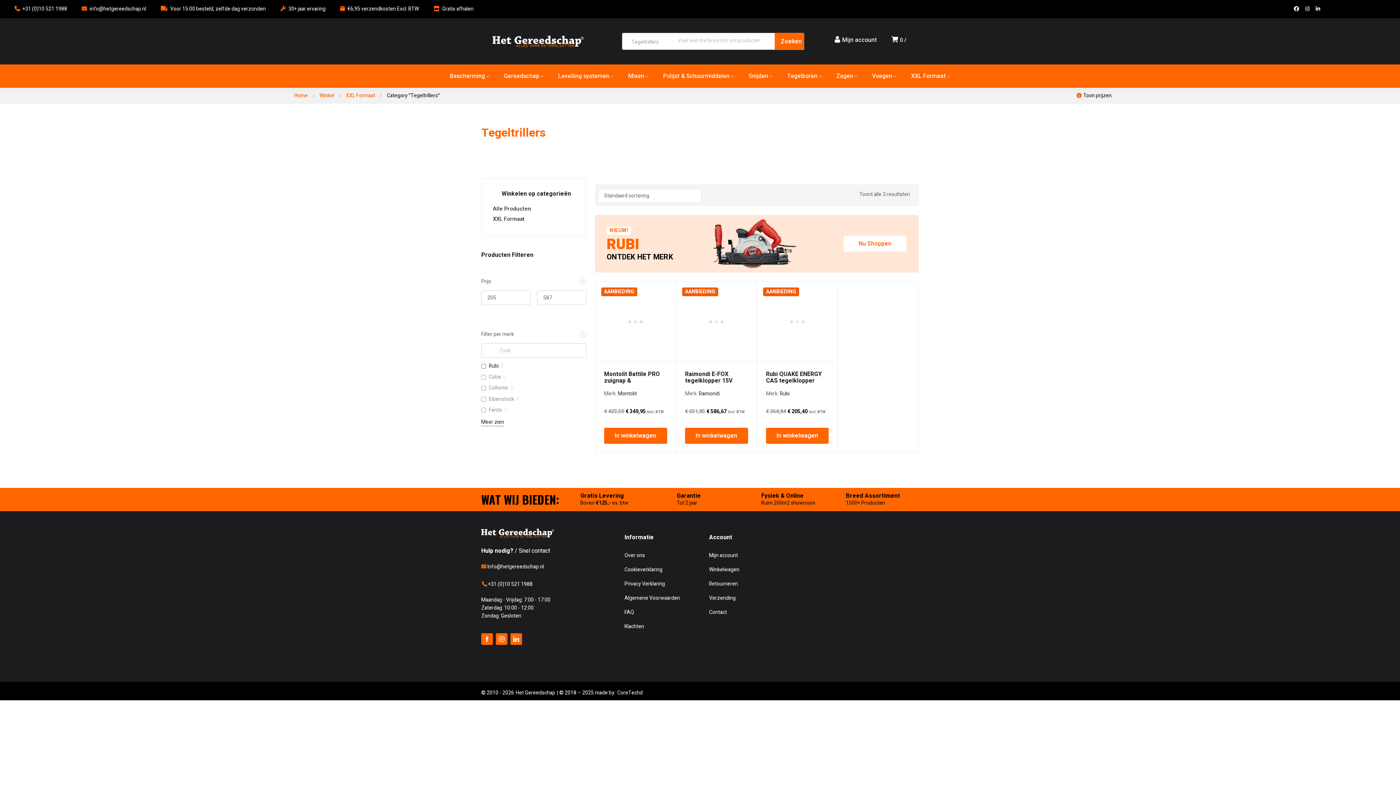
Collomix (498, 388)
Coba (495, 377)
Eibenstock (501, 399)
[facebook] (487, 639)
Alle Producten (512, 209)
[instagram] (502, 639)
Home (301, 95)
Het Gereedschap (535, 693)
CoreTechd (630, 693)
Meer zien (492, 422)
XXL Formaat (360, 95)
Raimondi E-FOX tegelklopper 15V (708, 377)
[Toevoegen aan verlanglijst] (666, 291)
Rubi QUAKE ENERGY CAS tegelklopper (794, 377)
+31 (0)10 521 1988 (45, 9)
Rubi (494, 366)
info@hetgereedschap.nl (118, 9)
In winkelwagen (635, 435)
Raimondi (709, 394)
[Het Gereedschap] (538, 41)
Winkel (326, 95)
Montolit (627, 394)
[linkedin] (516, 639)
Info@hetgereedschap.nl (515, 567)
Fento (495, 410)
